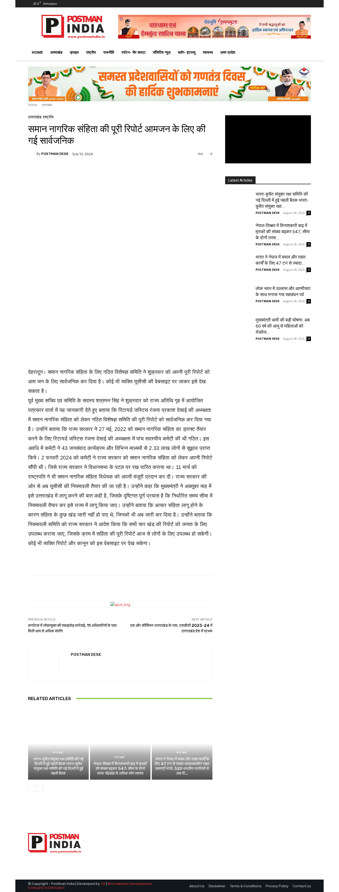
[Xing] (73, 664)
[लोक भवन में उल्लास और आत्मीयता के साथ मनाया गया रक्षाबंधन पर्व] (238, 299)
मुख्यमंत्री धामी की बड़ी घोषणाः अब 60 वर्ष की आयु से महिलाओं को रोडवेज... (283, 326)
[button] (304, 52)
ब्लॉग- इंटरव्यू (186, 52)
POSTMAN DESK (54, 153)
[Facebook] (289, 3)
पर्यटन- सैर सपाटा (133, 52)
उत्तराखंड (56, 52)
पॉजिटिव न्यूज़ (162, 52)
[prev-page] (31, 788)
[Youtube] (307, 3)
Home (32, 105)
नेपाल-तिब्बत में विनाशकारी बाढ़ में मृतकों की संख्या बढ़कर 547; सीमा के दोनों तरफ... (283, 231)
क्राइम (74, 52)
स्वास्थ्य (208, 52)
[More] (165, 172)
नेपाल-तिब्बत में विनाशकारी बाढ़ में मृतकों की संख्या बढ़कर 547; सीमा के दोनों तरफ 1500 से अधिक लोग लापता (120, 768)
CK (103, 884)
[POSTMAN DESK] (32, 153)
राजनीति (108, 52)
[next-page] (40, 788)
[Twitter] (298, 3)
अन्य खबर (57, 752)
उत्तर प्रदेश (227, 52)
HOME (37, 52)
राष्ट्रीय (91, 52)
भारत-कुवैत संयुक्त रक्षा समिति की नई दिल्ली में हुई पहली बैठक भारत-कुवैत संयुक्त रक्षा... (282, 200)
